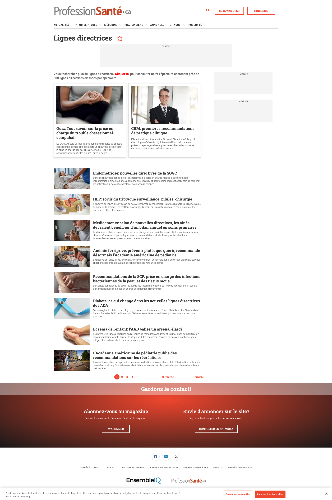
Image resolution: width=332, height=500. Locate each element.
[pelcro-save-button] (119, 39)
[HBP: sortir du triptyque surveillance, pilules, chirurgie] (72, 204)
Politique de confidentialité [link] (164, 467)
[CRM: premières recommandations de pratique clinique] (164, 105)
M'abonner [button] (116, 429)
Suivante (168, 376)
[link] (156, 457)
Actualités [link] (62, 25)
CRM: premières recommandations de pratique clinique (162, 130)
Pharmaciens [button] (133, 25)
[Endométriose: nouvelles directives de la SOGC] (72, 178)
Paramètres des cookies (240, 467)
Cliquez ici (122, 74)
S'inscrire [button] (261, 10)
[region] (166, 494)
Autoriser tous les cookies (270, 494)
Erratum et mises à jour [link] (195, 467)
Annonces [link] (157, 25)
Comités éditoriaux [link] (89, 467)
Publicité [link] (195, 25)
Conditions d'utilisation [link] (132, 467)
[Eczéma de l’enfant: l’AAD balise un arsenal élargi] (72, 334)
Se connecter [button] (229, 10)
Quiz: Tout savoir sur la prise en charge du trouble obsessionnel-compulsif (85, 133)
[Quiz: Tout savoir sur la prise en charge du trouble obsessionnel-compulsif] (89, 105)
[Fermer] (326, 493)
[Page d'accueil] (92, 11)
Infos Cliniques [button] (86, 25)
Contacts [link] (109, 467)
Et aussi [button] (176, 25)
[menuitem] (64, 25)
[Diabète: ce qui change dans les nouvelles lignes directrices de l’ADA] (72, 308)
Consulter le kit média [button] (216, 429)
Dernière (198, 376)
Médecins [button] (111, 25)
